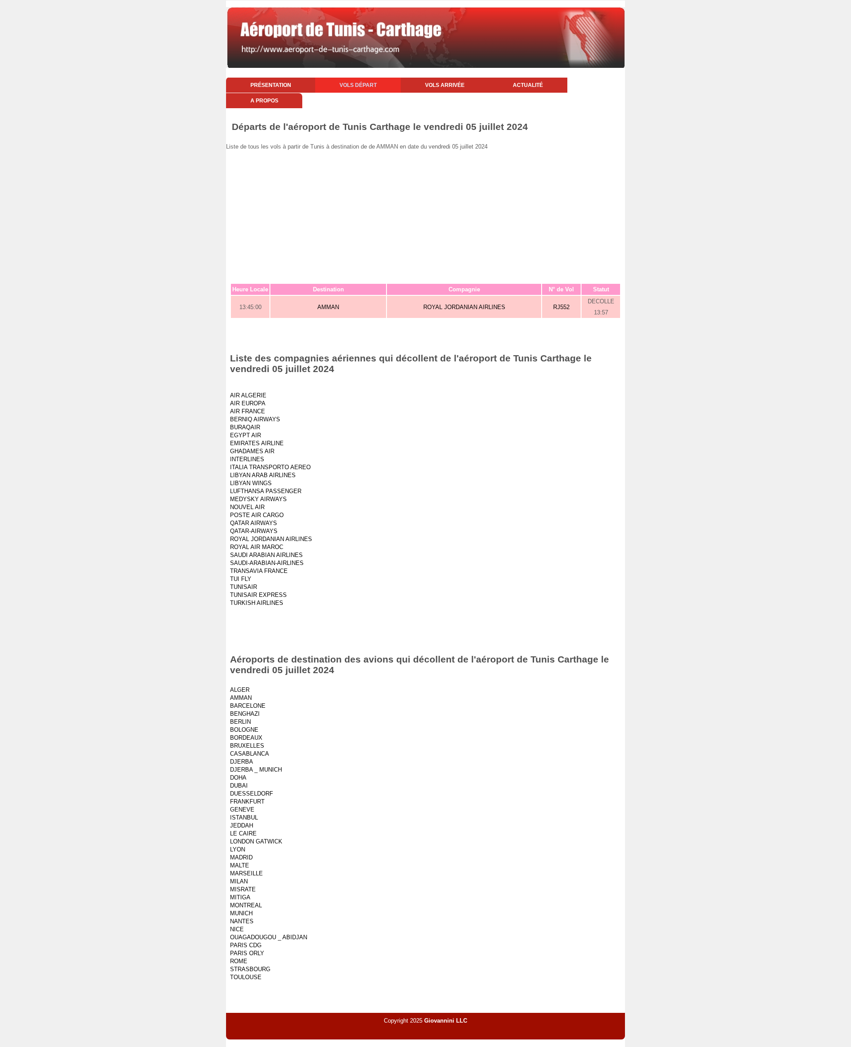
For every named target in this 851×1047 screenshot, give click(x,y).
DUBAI (239, 785)
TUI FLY (240, 579)
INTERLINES (247, 459)
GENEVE (242, 809)
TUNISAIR (243, 587)
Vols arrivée (445, 85)
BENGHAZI (245, 713)
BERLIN (240, 721)
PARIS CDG (246, 945)
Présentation (270, 85)
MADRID (241, 857)
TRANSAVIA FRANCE (259, 571)
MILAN (239, 881)
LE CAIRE (243, 833)
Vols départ (358, 85)
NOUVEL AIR (247, 507)
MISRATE (243, 889)
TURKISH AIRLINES (256, 603)
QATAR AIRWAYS (253, 523)
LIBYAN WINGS (251, 483)
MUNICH (241, 913)
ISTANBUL (244, 817)
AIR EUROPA (247, 403)
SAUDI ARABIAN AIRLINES (266, 555)
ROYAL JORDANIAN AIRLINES (464, 307)
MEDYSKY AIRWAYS (258, 499)
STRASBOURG (250, 969)
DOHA (238, 777)
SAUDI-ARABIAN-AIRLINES (267, 563)
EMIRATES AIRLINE (257, 443)
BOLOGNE (244, 729)
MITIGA (240, 897)
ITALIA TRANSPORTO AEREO (270, 467)
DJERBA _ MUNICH (256, 769)
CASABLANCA (249, 753)
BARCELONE (247, 705)
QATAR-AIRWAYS (253, 531)
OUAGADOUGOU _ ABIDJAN (268, 937)
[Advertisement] (492, 216)
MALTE (239, 865)
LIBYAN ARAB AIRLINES (263, 475)
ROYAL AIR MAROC (256, 547)
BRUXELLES (247, 745)
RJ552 (561, 307)
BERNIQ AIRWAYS (255, 419)
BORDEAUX (246, 737)
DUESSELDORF (251, 793)
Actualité (528, 85)
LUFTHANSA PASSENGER (265, 491)
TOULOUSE (246, 977)
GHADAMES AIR (252, 451)
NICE (237, 929)
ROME (238, 961)
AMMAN (328, 307)
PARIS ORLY (247, 953)
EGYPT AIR (245, 435)
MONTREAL (246, 905)
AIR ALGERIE (248, 395)
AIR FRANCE (247, 411)
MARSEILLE (246, 873)
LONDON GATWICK (256, 841)
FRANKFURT (247, 801)
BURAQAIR (245, 427)
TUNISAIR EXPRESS (258, 595)
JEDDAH (241, 825)
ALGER (240, 689)
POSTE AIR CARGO (257, 515)
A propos (264, 101)
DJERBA (241, 761)
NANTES (242, 921)
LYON (237, 849)
